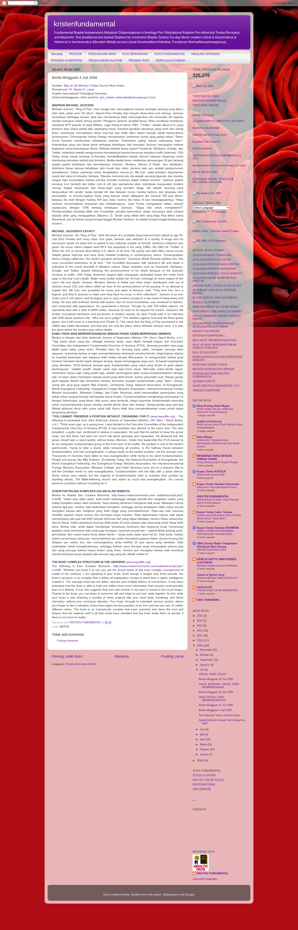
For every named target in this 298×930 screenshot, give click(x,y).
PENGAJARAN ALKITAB (105, 60)
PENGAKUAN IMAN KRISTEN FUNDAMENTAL (211, 375)
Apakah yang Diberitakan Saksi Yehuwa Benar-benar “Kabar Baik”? (219, 517)
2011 (200, 635)
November (206, 650)
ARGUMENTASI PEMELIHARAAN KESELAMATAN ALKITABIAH (213, 325)
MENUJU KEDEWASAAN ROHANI (213, 369)
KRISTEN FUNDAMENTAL (213, 496)
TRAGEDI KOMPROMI (66, 60)
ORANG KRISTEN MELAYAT (210, 135)
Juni (203, 729)
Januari (204, 754)
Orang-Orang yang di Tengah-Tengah (217, 462)
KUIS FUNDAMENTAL (169, 54)
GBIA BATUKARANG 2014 (211, 549)
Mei (202, 734)
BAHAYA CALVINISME (206, 128)
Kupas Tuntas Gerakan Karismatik (218, 484)
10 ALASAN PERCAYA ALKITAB (212, 259)
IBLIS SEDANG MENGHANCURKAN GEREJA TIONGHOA (214, 346)
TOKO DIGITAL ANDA (206, 96)
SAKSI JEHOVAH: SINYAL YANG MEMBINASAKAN (219, 686)
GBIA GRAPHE (202, 789)
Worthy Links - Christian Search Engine (216, 231)
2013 (200, 625)
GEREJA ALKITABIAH (170, 60)
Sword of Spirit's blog (210, 575)
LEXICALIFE (204, 587)
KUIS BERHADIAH (135, 54)
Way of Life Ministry (76, 85)
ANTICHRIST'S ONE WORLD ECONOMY (217, 311)
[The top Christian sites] (203, 86)
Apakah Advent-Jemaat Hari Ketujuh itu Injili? (219, 165)
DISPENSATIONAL (204, 784)
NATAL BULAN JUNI (205, 172)
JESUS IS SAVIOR (204, 775)
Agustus (205, 665)
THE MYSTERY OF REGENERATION (217, 590)
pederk (157, 894)
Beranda (57, 54)
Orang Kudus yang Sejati (210, 474)
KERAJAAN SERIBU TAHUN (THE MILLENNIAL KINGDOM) (213, 181)
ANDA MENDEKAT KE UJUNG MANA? (216, 306)
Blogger (189, 894)
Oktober (205, 655)
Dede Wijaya (204, 437)
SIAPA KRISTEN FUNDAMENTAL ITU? (216, 385)
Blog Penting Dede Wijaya (213, 406)
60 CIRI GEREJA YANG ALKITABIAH (215, 297)
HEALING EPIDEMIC (205, 54)
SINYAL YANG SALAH (212, 674)
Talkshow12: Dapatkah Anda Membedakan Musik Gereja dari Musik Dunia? (218, 443)
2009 (200, 645)
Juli (202, 669)
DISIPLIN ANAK (202, 148)
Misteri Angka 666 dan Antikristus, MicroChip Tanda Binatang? (215, 411)
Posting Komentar (67, 640)
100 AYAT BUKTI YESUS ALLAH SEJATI (217, 285)
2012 (200, 630)
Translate (220, 211)
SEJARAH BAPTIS (204, 381)
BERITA (64, 626)
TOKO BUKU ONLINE (206, 105)
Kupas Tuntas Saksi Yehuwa (214, 512)
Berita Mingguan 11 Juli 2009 (216, 705)
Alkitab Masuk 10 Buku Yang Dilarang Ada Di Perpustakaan (217, 501)
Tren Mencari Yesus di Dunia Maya (219, 715)
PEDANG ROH (139, 60)
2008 (200, 760)
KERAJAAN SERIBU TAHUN (210, 364)
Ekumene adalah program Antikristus (217, 565)
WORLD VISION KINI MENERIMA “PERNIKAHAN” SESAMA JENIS (215, 532)
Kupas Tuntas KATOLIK (211, 471)
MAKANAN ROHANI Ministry (210, 100)
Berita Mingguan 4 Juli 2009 (215, 710)
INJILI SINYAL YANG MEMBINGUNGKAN (212, 699)
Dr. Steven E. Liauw (81, 89)
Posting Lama (172, 656)
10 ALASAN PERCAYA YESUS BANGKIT (217, 273)
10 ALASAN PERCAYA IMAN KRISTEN (216, 264)
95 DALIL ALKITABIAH (206, 302)
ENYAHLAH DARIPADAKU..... (210, 335)
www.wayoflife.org (162, 416)
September (206, 659)
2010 (200, 640)
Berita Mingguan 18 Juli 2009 (216, 692)
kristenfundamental (84, 24)
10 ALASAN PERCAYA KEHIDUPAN (214, 268)
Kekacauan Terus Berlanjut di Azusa (217, 487)
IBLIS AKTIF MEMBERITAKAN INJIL (215, 340)
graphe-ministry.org (209, 421)
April (203, 739)
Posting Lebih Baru (67, 656)
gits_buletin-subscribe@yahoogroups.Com (127, 97)
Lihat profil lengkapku (205, 879)
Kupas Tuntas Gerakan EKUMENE (218, 527)
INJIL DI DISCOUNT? (205, 352)
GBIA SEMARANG (208, 600)
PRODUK (75, 54)
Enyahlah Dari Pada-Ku (206, 141)
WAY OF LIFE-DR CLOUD (208, 780)
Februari (205, 749)
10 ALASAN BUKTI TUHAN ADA (212, 255)
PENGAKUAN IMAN (102, 54)
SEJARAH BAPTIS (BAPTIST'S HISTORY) (218, 121)
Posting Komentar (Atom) (81, 664)
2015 (200, 615)
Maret (203, 744)
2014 (200, 620)
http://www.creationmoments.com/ (133, 495)
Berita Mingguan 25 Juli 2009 (216, 679)
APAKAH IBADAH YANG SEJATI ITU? (217, 578)
